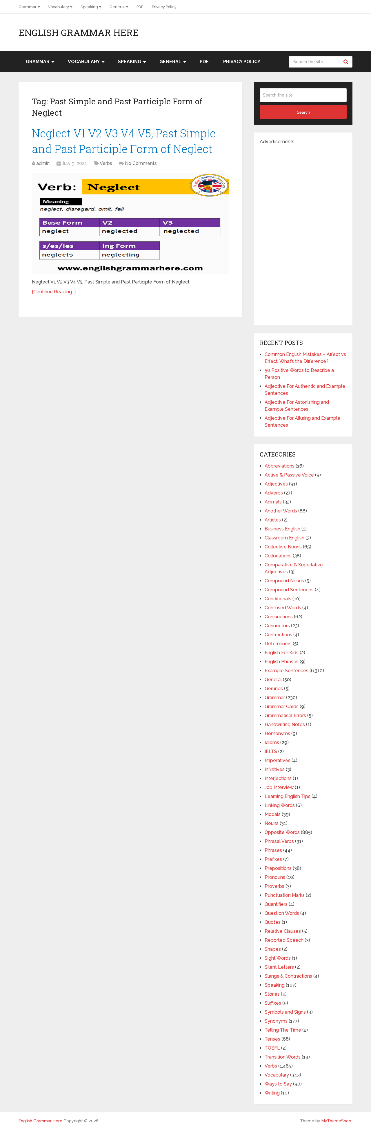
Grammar (28, 7)
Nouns (272, 823)
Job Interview (279, 787)
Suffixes (273, 1003)
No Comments (141, 163)
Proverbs (274, 886)
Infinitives (275, 769)
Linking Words (280, 805)
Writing (272, 1093)
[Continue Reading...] (54, 291)
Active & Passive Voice (289, 475)
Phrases (273, 850)
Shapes (273, 949)
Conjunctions (279, 616)
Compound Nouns (284, 580)
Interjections (278, 778)
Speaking (89, 7)
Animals (273, 502)
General (117, 7)
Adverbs (274, 493)
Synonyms (276, 1021)
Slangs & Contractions (288, 976)
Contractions (278, 634)
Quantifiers (276, 904)
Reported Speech (284, 940)
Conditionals (278, 598)
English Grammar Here (79, 32)
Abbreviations (279, 466)
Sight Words (278, 958)
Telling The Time (283, 1030)
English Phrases (282, 661)
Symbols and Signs (285, 1012)
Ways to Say (278, 1084)
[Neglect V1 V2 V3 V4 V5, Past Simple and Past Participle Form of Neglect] (130, 223)
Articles (273, 520)
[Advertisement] (303, 232)
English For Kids (282, 652)
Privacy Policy (164, 7)
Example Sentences (286, 670)
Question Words (282, 913)
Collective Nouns (283, 547)
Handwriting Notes (285, 724)
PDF (140, 7)
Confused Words (283, 607)
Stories (272, 994)
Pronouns (275, 877)
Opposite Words (282, 832)
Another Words (281, 511)
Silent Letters (279, 967)
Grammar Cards (282, 706)
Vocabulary (58, 7)
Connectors (277, 625)
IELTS (271, 751)
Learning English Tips (287, 796)
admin (43, 163)
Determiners (278, 643)
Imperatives (277, 760)
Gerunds (274, 688)
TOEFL (272, 1048)
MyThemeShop (336, 1121)
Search (346, 62)
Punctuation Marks (285, 895)
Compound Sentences (289, 589)
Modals (273, 814)
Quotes (273, 922)
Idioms (272, 742)
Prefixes (273, 859)
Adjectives (276, 484)
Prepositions (278, 868)
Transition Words (283, 1057)
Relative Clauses (283, 931)
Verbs (106, 163)
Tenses (272, 1039)
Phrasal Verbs (279, 841)
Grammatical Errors (285, 715)
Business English (282, 529)
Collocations (278, 556)
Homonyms (277, 733)
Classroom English (284, 538)
